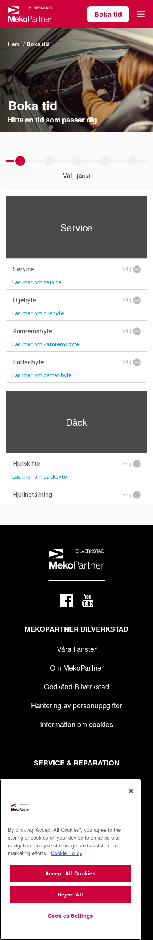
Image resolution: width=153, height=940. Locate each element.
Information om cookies (76, 724)
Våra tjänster (77, 649)
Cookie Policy (66, 852)
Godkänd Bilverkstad (76, 686)
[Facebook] (66, 602)
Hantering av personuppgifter (76, 705)
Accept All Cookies (70, 873)
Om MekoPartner (77, 667)
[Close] (131, 791)
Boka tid (108, 14)
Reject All (71, 894)
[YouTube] (87, 602)
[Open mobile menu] (141, 14)
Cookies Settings (70, 915)
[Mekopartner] (30, 14)
